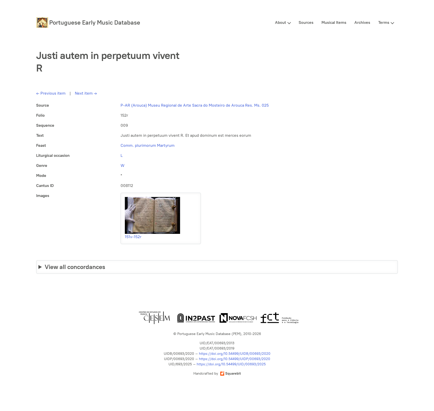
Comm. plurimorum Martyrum (148, 145)
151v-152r (133, 236)
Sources (306, 22)
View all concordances (75, 266)
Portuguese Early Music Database (94, 22)
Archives (362, 22)
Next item (86, 93)
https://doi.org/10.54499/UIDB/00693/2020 (234, 354)
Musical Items (333, 22)
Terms (383, 22)
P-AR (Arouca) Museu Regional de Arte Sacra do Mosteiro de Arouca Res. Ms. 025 (195, 105)
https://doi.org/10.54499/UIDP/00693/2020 (234, 359)
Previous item (51, 93)
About (280, 22)
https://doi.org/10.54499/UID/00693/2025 (231, 364)
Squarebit (233, 373)
